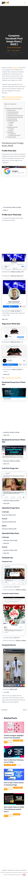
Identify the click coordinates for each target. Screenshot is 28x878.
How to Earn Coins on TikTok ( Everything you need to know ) (14, 809)
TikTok (13, 765)
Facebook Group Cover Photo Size (15, 115)
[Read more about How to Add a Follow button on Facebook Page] (14, 774)
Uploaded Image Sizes (12, 120)
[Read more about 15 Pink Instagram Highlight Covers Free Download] (14, 727)
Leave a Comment (8, 740)
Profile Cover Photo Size (13, 112)
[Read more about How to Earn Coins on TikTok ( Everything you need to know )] (14, 798)
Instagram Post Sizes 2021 (13, 378)
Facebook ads (10, 132)
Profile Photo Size (11, 110)
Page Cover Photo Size (12, 113)
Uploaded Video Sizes (12, 127)
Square (11, 125)
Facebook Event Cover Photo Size (15, 117)
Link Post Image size (12, 118)
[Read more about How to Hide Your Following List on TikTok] (14, 751)
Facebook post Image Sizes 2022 (13, 108)
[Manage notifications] (24, 875)
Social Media (7, 765)
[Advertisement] (14, 22)
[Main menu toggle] (25, 3)
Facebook (16, 67)
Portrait (11, 123)
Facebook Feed (12, 133)
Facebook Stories (12, 136)
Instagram (16, 740)
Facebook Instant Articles (15, 135)
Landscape (11, 122)
